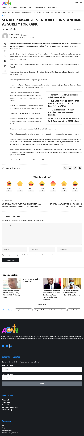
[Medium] (7, 346)
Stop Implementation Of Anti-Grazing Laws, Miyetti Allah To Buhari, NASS (11, 293)
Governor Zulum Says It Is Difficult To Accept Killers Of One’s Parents (71, 292)
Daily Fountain (74, 310)
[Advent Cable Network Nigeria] (6, 2)
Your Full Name (7, 365)
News (5, 15)
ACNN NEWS (15, 35)
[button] (72, 3)
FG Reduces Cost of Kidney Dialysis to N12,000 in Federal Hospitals (61, 112)
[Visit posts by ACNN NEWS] (5, 36)
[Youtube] (3, 346)
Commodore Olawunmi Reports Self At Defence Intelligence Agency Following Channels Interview (51, 294)
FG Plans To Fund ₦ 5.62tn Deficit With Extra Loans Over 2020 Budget (63, 119)
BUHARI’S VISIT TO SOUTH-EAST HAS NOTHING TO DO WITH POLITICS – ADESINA (63, 103)
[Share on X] (3, 29)
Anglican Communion (23, 310)
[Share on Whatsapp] (4, 56)
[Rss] (11, 346)
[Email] (7, 29)
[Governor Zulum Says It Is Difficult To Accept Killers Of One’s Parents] (72, 283)
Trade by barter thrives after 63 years (31, 280)
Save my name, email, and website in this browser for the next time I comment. (29, 255)
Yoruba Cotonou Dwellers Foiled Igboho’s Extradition (63, 96)
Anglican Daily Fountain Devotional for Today (50, 310)
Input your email (8, 374)
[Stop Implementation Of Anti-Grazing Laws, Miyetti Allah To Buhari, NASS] (12, 283)
